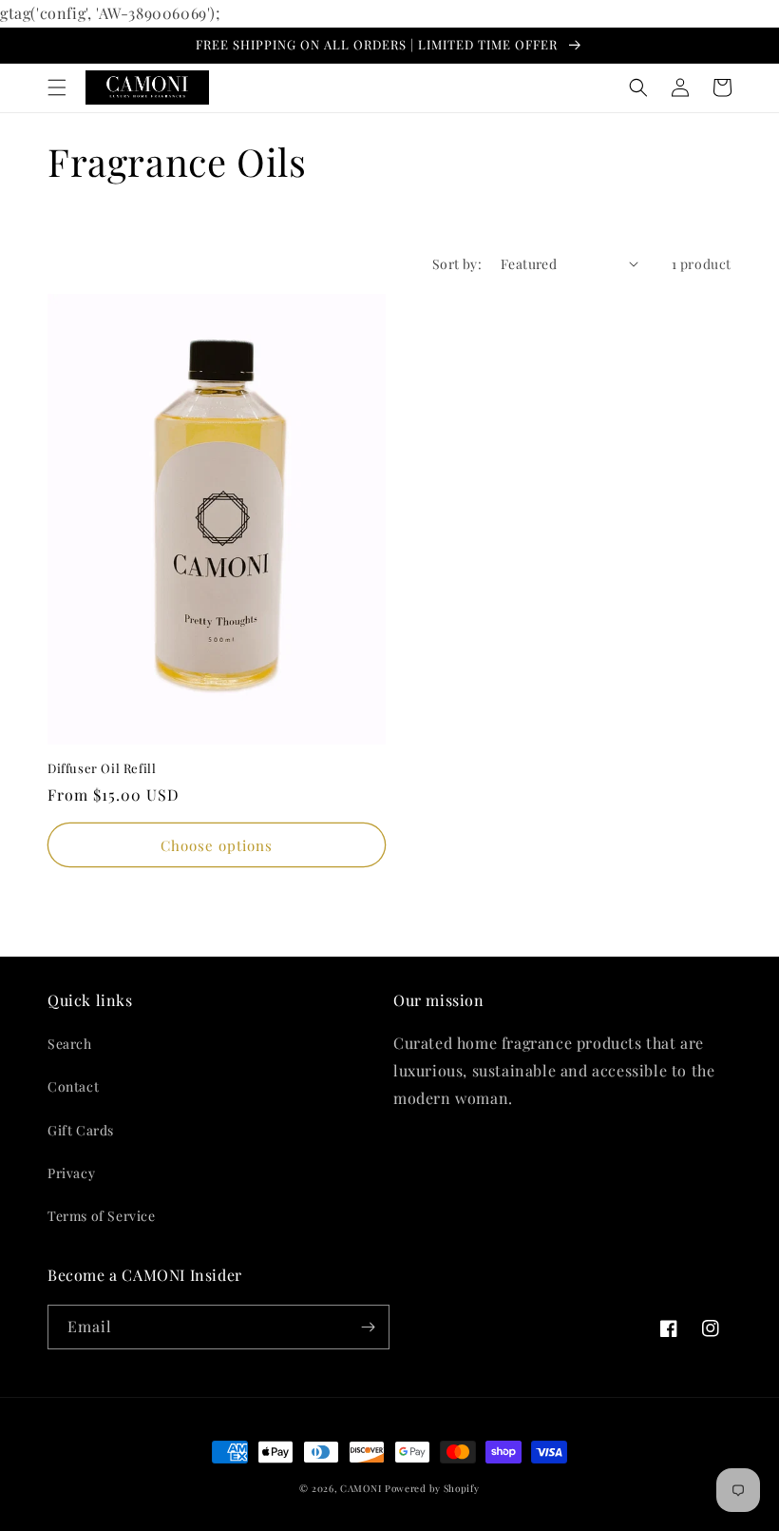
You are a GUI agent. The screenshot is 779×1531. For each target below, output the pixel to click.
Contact (73, 1086)
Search (70, 1044)
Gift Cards (81, 1130)
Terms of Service (102, 1216)
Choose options (217, 845)
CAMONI (360, 1488)
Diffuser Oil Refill (102, 768)
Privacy (71, 1173)
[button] (57, 87)
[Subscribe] (368, 1327)
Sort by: (457, 264)
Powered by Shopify (432, 1488)
